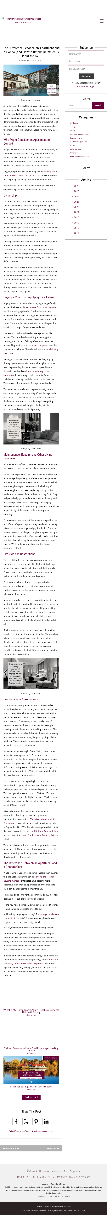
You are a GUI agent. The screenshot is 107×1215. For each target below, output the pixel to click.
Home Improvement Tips (79, 156)
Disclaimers (68, 1211)
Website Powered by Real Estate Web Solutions (53, 1206)
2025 (76, 191)
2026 (76, 186)
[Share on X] (26, 1121)
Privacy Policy (42, 1196)
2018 (76, 227)
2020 (76, 217)
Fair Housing (66, 1196)
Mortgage (73, 153)
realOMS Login (79, 1211)
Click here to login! (86, 86)
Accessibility (54, 1196)
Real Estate (74, 123)
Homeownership (76, 138)
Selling (72, 127)
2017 (76, 233)
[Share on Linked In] (46, 1121)
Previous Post (12, 1148)
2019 (76, 222)
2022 (76, 207)
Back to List (31, 1097)
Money (72, 145)
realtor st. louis (75, 149)
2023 (76, 201)
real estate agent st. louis (43, 1131)
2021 (76, 212)
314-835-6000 (83, 1177)
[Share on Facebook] (16, 1121)
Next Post (52, 1148)
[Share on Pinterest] (36, 1121)
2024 (76, 196)
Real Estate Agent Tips (20, 1131)
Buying (72, 130)
